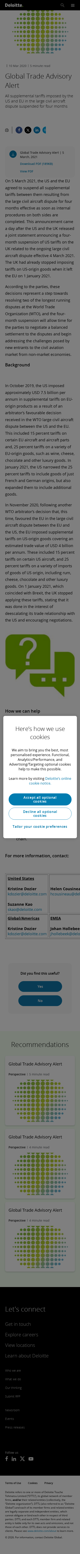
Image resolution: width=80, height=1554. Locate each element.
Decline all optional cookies (40, 813)
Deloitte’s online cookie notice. (50, 781)
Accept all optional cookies (40, 799)
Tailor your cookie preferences (40, 826)
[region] (40, 777)
